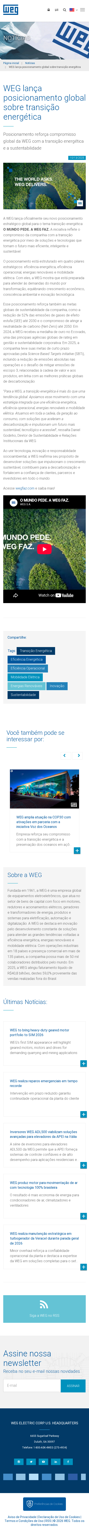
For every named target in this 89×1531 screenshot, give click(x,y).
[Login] (48, 9)
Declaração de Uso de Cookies (59, 1517)
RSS (48, 1521)
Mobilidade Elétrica (25, 677)
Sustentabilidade (23, 695)
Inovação (57, 686)
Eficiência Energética (27, 659)
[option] (44, 807)
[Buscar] (64, 9)
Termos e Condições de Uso (24, 1521)
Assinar (73, 1386)
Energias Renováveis (26, 686)
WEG (9, 9)
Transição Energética (36, 651)
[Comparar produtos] (56, 9)
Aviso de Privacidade (22, 1517)
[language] (73, 9)
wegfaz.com (25, 488)
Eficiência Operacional (28, 668)
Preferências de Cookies (48, 1504)
